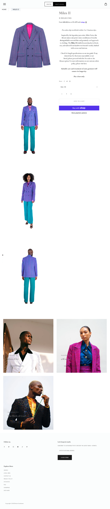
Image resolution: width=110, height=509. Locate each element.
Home (4, 9)
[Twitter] (67, 81)
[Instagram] (13, 446)
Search (6, 470)
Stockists (7, 481)
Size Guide (7, 490)
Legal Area (7, 473)
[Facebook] (64, 81)
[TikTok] (22, 446)
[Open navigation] (4, 4)
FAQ (5, 484)
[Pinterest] (69, 81)
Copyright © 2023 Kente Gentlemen (14, 503)
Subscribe (65, 457)
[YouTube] (17, 446)
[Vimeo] (26, 446)
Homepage (7, 487)
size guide (90, 53)
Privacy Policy (8, 478)
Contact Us (7, 476)
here (85, 63)
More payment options (79, 113)
